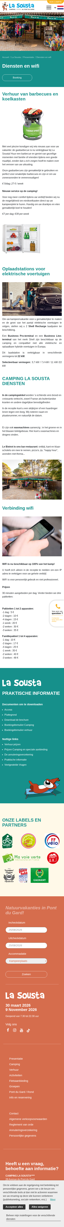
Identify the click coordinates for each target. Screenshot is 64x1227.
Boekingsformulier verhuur (18, 730)
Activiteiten (15, 1075)
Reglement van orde (21, 1124)
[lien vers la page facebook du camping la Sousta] (8, 1030)
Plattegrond (10, 715)
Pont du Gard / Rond (21, 1091)
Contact (13, 1113)
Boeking (17, 77)
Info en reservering (20, 1097)
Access (8, 709)
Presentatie (16, 1058)
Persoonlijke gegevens (22, 1135)
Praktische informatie (15, 759)
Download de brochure (16, 720)
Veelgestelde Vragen (15, 765)
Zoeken (26, 974)
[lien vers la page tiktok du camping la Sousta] (28, 1030)
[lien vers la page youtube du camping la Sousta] (21, 1030)
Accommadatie (17, 953)
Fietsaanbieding (18, 1080)
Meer (53, 1199)
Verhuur (14, 1069)
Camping (14, 1064)
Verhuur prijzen (12, 744)
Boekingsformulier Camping (19, 725)
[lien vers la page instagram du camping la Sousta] (14, 1030)
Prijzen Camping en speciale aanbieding (25, 749)
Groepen (14, 1086)
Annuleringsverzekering (23, 1130)
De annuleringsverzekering (18, 754)
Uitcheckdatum (17, 938)
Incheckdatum (16, 922)
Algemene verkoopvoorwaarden (28, 1119)
